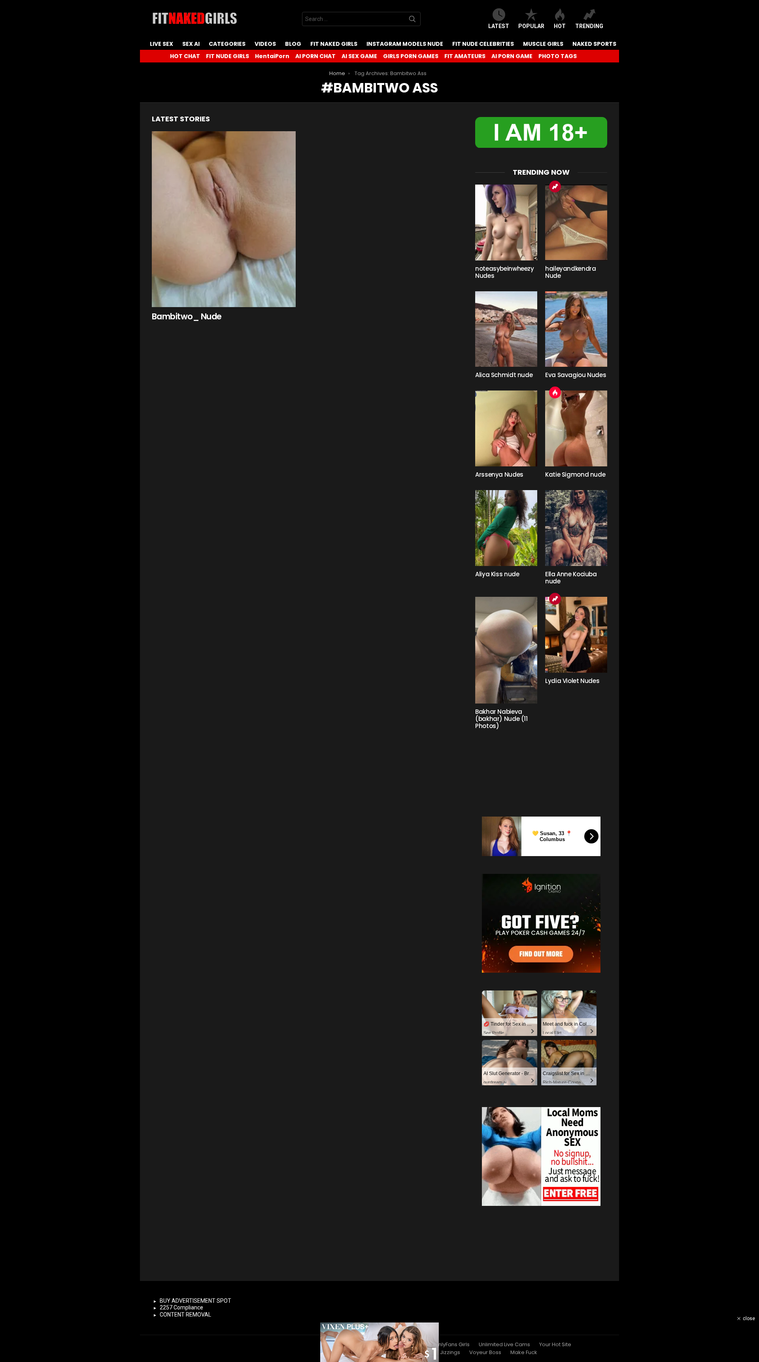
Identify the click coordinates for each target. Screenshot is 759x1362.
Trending (589, 26)
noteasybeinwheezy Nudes (504, 272)
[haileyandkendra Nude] (576, 222)
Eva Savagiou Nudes (575, 375)
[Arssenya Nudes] (506, 428)
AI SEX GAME (359, 56)
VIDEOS (265, 44)
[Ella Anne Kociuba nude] (576, 528)
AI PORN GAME (511, 56)
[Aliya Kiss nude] (506, 528)
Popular (531, 26)
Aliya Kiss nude (497, 574)
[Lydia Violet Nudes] (576, 635)
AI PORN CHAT (315, 56)
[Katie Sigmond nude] (576, 428)
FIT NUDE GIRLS (227, 56)
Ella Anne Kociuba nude (571, 577)
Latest (498, 26)
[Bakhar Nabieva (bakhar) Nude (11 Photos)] (506, 650)
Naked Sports (594, 44)
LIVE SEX (161, 44)
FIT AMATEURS (464, 56)
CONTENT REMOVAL (185, 1314)
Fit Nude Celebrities (483, 44)
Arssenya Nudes (499, 474)
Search (412, 20)
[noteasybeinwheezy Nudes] (506, 222)
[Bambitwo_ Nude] (224, 219)
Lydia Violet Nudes (572, 681)
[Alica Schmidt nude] (506, 329)
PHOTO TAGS (557, 56)
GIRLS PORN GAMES (410, 56)
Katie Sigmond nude (575, 474)
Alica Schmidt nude (503, 375)
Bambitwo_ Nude (187, 316)
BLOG (293, 44)
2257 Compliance (181, 1307)
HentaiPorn (272, 56)
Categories (227, 44)
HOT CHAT (185, 56)
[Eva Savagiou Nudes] (576, 329)
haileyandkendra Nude (570, 272)
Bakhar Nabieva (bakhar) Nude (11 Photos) (501, 718)
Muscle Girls (543, 44)
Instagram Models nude (404, 44)
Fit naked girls (333, 44)
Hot (560, 26)
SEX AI (191, 44)
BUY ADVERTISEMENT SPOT (195, 1301)
